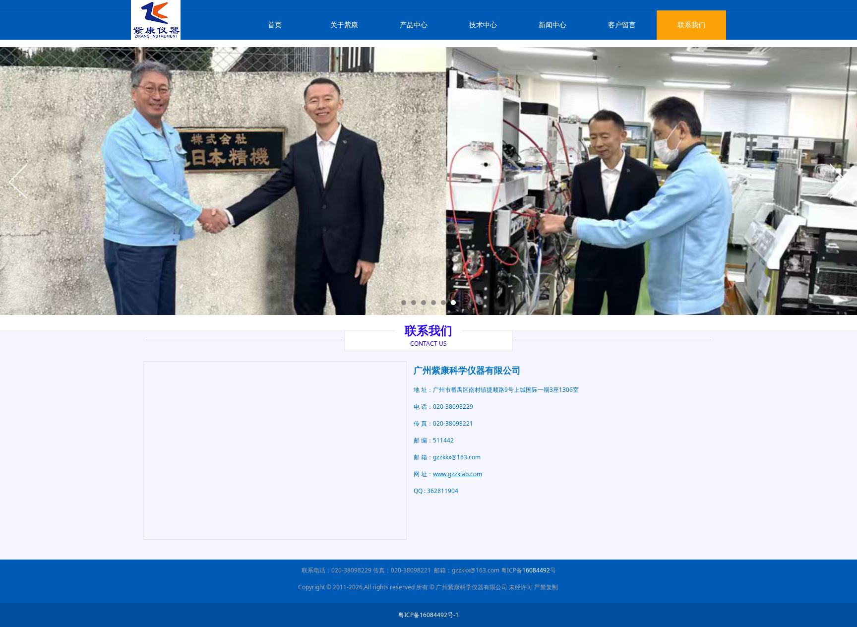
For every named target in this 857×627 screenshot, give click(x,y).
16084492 (536, 570)
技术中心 (483, 24)
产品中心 (414, 24)
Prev (18, 181)
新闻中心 (552, 24)
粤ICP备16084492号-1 (428, 615)
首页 (275, 24)
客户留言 (622, 24)
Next (838, 181)
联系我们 (691, 24)
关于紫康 (344, 24)
